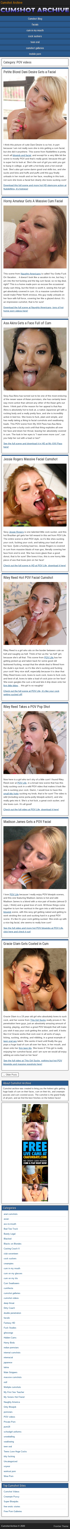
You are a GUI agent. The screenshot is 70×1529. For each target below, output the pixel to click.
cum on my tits (11, 1278)
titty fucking (9, 1456)
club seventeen (11, 1253)
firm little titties (10, 685)
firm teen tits (25, 1048)
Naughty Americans (31, 273)
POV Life (49, 657)
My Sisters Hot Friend (14, 1397)
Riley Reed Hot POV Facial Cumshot (28, 578)
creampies (9, 1263)
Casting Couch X (12, 1248)
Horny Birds (9, 1342)
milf (5, 1382)
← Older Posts (10, 1075)
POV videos (9, 1417)
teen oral (35, 42)
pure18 (7, 1427)
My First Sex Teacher (14, 1392)
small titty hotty (11, 793)
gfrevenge (8, 1333)
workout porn (10, 1471)
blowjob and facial (22, 155)
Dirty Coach (9, 1308)
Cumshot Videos (11, 1491)
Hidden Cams (10, 1337)
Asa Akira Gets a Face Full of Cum (27, 323)
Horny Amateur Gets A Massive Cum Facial (33, 201)
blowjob (7, 912)
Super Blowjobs (11, 1501)
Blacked (7, 1239)
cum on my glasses (13, 1273)
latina (6, 1367)
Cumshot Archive (11, 3)
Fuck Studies (10, 1328)
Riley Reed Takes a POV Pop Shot (26, 707)
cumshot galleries (35, 48)
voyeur (7, 1466)
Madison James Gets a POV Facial (27, 822)
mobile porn (35, 53)
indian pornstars (11, 1347)
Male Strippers (10, 1372)
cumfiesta (8, 1288)
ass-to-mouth (10, 1224)
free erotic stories (12, 1506)
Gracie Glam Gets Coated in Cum (26, 944)
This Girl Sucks (38, 1020)
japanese (8, 1362)
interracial (8, 1357)
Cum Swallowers (11, 1283)
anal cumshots (11, 1214)
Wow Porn (8, 1476)
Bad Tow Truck (11, 1229)
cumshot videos (11, 1298)
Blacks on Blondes (12, 1244)
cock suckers (35, 36)
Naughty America (12, 1402)
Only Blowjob (10, 1407)
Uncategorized (10, 1461)
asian (6, 1219)
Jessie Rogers (16, 532)
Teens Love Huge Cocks (15, 1451)
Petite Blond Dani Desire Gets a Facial (29, 72)
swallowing (9, 1441)
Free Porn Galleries (13, 1511)
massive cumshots (13, 1377)
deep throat (9, 1303)
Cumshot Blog (35, 18)
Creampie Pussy (11, 1496)
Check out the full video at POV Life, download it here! (31, 809)
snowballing (9, 1436)
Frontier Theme (61, 1526)
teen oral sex (10, 1041)
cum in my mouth (35, 30)
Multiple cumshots (12, 1387)
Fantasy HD (9, 1323)
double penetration (12, 1313)
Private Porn (9, 1422)
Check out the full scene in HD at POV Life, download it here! (34, 565)
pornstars (8, 1412)
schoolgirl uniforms (12, 1432)
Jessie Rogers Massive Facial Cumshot (30, 459)
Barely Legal (9, 1234)
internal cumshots (12, 1352)
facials (35, 24)
